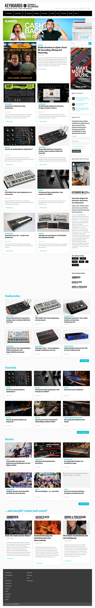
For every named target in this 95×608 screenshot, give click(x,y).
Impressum (65, 8)
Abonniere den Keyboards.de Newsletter (45, 462)
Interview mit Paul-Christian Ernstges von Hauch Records (74, 492)
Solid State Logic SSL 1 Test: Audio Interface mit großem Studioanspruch (75, 320)
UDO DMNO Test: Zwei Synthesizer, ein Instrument (18, 193)
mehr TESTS (84, 360)
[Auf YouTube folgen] (89, 8)
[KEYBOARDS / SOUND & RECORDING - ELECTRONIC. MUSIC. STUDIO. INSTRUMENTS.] (21, 6)
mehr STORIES (84, 503)
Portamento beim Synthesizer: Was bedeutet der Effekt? (51, 193)
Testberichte (12, 296)
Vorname (74, 136)
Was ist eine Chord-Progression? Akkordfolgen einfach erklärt (46, 421)
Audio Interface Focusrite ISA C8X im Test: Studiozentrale (75, 349)
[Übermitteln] (90, 43)
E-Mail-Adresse (75, 141)
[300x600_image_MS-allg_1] (81, 68)
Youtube (75, 261)
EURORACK (29, 13)
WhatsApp (80, 8)
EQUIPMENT (36, 13)
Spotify (82, 8)
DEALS (76, 13)
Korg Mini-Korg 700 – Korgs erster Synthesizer (17, 236)
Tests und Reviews (80, 219)
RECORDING (44, 13)
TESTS (57, 13)
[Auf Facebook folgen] (83, 8)
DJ (24, 13)
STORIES (52, 13)
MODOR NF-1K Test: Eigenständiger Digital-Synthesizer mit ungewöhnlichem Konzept (18, 350)
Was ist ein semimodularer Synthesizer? (19, 149)
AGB (70, 8)
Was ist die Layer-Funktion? (73, 390)
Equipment (81, 227)
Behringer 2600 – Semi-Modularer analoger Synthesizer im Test (47, 349)
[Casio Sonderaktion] (47, 29)
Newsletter (58, 8)
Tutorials (81, 232)
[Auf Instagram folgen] (85, 8)
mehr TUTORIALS (83, 432)
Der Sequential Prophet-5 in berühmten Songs (73, 462)
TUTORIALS (63, 13)
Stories (78, 221)
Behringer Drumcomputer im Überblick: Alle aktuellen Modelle (52, 236)
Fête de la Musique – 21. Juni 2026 (47, 491)
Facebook (83, 258)
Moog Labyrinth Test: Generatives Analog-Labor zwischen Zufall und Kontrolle (50, 151)
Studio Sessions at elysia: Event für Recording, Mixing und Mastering (52, 50)
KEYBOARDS (9, 13)
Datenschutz (75, 8)
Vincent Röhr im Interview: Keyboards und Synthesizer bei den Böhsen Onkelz (18, 463)
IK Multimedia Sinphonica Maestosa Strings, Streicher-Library (51, 107)
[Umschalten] (24, 572)
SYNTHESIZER (18, 13)
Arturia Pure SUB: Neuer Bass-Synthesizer (15, 107)
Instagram (75, 258)
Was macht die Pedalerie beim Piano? (74, 421)
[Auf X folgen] (87, 8)
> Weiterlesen (42, 69)
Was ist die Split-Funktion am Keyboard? (16, 421)
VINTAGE (70, 13)
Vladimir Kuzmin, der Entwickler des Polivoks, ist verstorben (17, 492)
